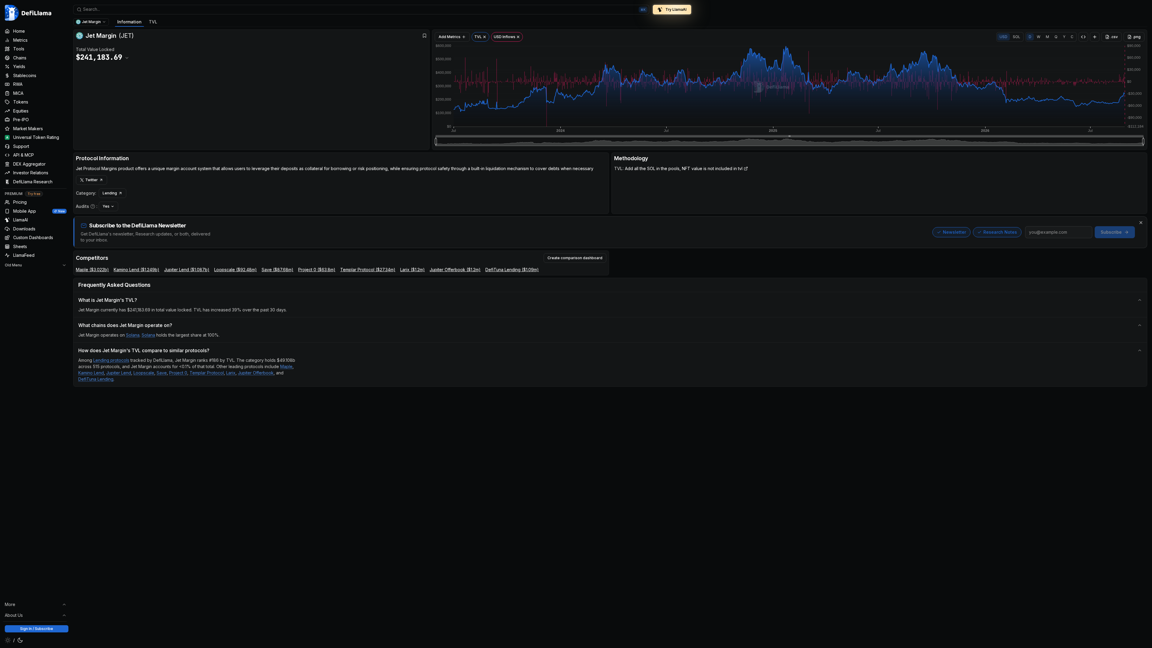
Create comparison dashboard (575, 258)
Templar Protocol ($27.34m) (367, 269)
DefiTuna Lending (95, 379)
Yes (106, 206)
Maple (286, 366)
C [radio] (1072, 36)
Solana (133, 335)
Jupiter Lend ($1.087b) (186, 269)
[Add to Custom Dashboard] (1095, 37)
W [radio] (1038, 36)
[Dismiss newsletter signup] (1140, 222)
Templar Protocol (207, 372)
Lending (110, 193)
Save (162, 372)
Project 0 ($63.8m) (316, 269)
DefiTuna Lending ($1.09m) (512, 269)
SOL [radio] (1016, 36)
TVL (153, 21)
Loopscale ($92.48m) (235, 269)
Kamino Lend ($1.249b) (136, 269)
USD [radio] (1003, 36)
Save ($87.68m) (277, 269)
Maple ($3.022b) (92, 269)
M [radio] (1047, 36)
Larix (231, 372)
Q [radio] (1056, 36)
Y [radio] (1064, 36)
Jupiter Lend (118, 372)
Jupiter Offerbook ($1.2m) (455, 269)
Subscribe (1111, 232)
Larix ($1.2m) (412, 269)
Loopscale (144, 372)
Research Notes (1000, 232)
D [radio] (1030, 36)
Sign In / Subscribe (36, 628)
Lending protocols (111, 360)
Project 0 (178, 372)
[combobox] (361, 9)
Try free (34, 194)
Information (129, 21)
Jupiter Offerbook (256, 372)
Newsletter (954, 232)
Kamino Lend (91, 372)
